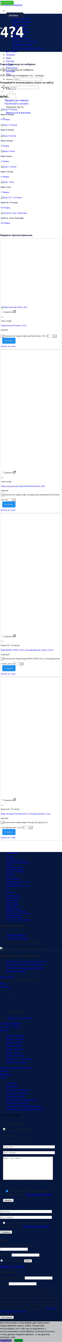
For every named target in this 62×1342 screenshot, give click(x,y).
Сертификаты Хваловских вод (18, 886)
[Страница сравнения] (14, 312)
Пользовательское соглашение (24, 964)
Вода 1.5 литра (12, 904)
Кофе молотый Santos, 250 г (14, 325)
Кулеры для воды (22, 44)
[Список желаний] (2, 477)
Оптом (10, 61)
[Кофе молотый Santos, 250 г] (14, 307)
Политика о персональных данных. (26, 961)
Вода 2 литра (19, 28)
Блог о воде (13, 878)
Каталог (13, 15)
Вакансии (10, 873)
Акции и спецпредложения (14, 866)
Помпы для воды (14, 917)
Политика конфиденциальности (25, 968)
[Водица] (11, 5)
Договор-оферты (16, 971)
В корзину (9, 340)
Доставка (11, 51)
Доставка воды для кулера (27, 48)
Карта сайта (7, 977)
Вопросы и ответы (14, 869)
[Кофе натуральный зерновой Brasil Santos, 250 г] (23, 468)
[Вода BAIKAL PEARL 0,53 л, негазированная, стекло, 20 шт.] (23, 631)
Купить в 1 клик (8, 346)
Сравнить (8, 312)
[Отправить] (2, 91)
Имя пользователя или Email (18, 1245)
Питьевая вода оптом (16, 860)
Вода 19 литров (21, 18)
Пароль (5, 1254)
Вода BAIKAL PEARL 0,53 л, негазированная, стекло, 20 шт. (27, 650)
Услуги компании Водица (18, 863)
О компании (12, 853)
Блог (8, 58)
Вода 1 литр (11, 906)
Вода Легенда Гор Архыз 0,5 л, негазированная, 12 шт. (26, 813)
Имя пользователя (12, 1277)
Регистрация (6, 1317)
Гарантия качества (17, 1103)
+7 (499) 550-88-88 (16, 938)
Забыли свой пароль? (12, 1266)
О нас (3, 1077)
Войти (28, 1261)
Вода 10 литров (21, 22)
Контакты (11, 67)
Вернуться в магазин (18, 112)
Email (4, 1283)
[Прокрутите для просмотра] (1, 28)
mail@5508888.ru (16, 935)
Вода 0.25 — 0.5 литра (24, 41)
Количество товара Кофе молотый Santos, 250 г (25, 336)
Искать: (9, 79)
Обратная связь (13, 883)
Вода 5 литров (20, 25)
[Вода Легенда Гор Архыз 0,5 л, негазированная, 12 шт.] (23, 795)
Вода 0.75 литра (21, 38)
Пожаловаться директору (18, 881)
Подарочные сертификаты (18, 919)
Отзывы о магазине (15, 871)
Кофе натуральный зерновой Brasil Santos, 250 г (23, 486)
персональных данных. (39, 1194)
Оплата (10, 54)
